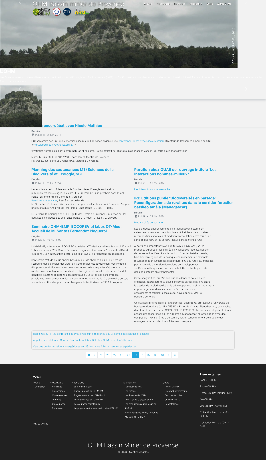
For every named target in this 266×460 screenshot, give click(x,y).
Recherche (179, 3)
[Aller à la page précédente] (95, 355)
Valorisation (195, 3)
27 (114, 355)
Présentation (163, 3)
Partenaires (57, 408)
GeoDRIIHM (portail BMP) (214, 405)
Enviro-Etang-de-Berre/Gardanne (141, 412)
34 (162, 355)
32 (148, 355)
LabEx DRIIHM (208, 379)
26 (107, 355)
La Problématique (83, 386)
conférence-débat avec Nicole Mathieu (141, 140)
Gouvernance (58, 404)
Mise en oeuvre (59, 395)
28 (121, 355)
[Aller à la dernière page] (174, 355)
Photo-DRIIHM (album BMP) (216, 392)
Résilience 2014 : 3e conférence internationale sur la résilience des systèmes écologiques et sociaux (91, 333)
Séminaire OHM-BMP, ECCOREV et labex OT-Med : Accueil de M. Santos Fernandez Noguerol (76, 228)
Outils (210, 3)
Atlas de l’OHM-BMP (135, 417)
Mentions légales (139, 452)
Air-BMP (129, 408)
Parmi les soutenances (44, 200)
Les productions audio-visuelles (140, 404)
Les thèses (130, 391)
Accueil (148, 3)
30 (135, 355)
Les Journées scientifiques (87, 404)
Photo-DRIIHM (172, 386)
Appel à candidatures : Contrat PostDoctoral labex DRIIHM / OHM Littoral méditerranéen (84, 340)
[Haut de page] (261, 454)
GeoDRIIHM (206, 399)
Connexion (40, 386)
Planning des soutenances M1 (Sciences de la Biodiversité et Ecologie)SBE (72, 171)
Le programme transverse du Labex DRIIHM (96, 408)
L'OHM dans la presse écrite (139, 399)
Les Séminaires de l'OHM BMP (89, 399)
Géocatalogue (172, 404)
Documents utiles (173, 395)
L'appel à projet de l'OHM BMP (89, 391)
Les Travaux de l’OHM (136, 395)
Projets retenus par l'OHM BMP (89, 395)
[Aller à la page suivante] (169, 355)
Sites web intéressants (176, 391)
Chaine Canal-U (172, 399)
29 (128, 355)
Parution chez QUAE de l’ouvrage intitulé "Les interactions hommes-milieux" (175, 171)
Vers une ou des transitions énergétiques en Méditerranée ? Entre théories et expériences (85, 346)
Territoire (56, 399)
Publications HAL (133, 386)
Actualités (57, 386)
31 (142, 355)
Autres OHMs (224, 3)
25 (101, 355)
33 (155, 355)
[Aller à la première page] (89, 355)
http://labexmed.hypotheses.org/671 (54, 144)
